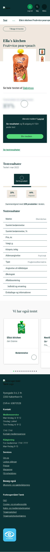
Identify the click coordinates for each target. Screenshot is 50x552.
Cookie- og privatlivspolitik (15, 504)
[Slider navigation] (13, 371)
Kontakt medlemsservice (14, 434)
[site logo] (11, 8)
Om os (6, 458)
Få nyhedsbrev (9, 473)
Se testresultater (11, 150)
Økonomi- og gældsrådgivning (16, 485)
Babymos (28, 88)
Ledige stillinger (10, 462)
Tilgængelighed (10, 512)
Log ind (40, 119)
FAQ (5, 500)
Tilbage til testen (16, 29)
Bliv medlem (26, 136)
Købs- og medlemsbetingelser (16, 508)
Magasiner (7, 469)
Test (5, 20)
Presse (6, 465)
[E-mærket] (9, 535)
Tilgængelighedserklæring (14, 516)
